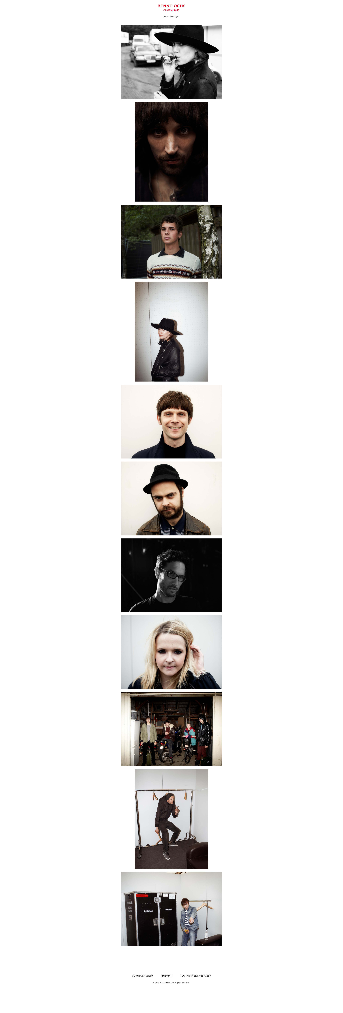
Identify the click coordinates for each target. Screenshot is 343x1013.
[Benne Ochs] (171, 5)
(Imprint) (167, 975)
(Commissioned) (142, 975)
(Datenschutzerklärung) (196, 975)
